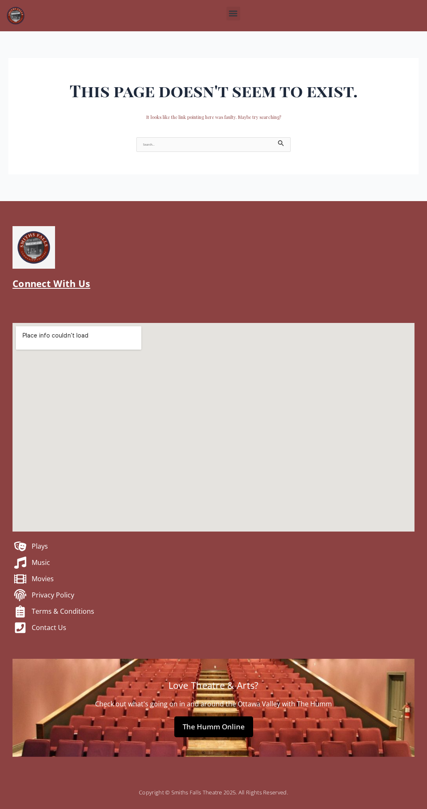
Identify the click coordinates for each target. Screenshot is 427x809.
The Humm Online (214, 726)
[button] (233, 13)
